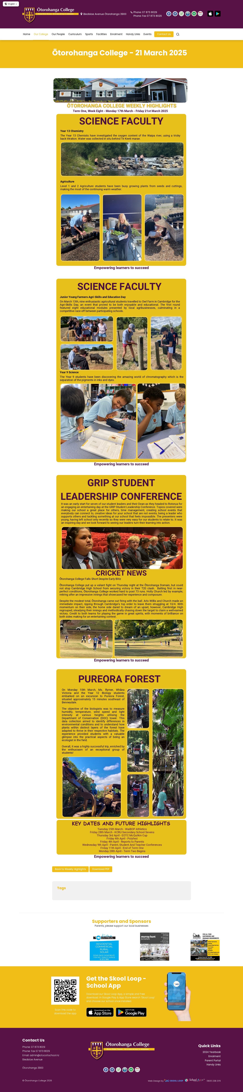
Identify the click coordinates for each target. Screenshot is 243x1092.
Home (26, 34)
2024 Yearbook (212, 1052)
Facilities (101, 34)
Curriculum (75, 34)
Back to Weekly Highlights (70, 869)
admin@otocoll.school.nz (44, 1055)
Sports (89, 34)
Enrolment (116, 34)
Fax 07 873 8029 (152, 16)
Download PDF (100, 869)
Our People (58, 34)
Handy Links (133, 34)
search (177, 34)
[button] (11, 4)
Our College (41, 34)
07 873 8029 (149, 12)
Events (147, 34)
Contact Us (164, 34)
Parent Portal (213, 1060)
